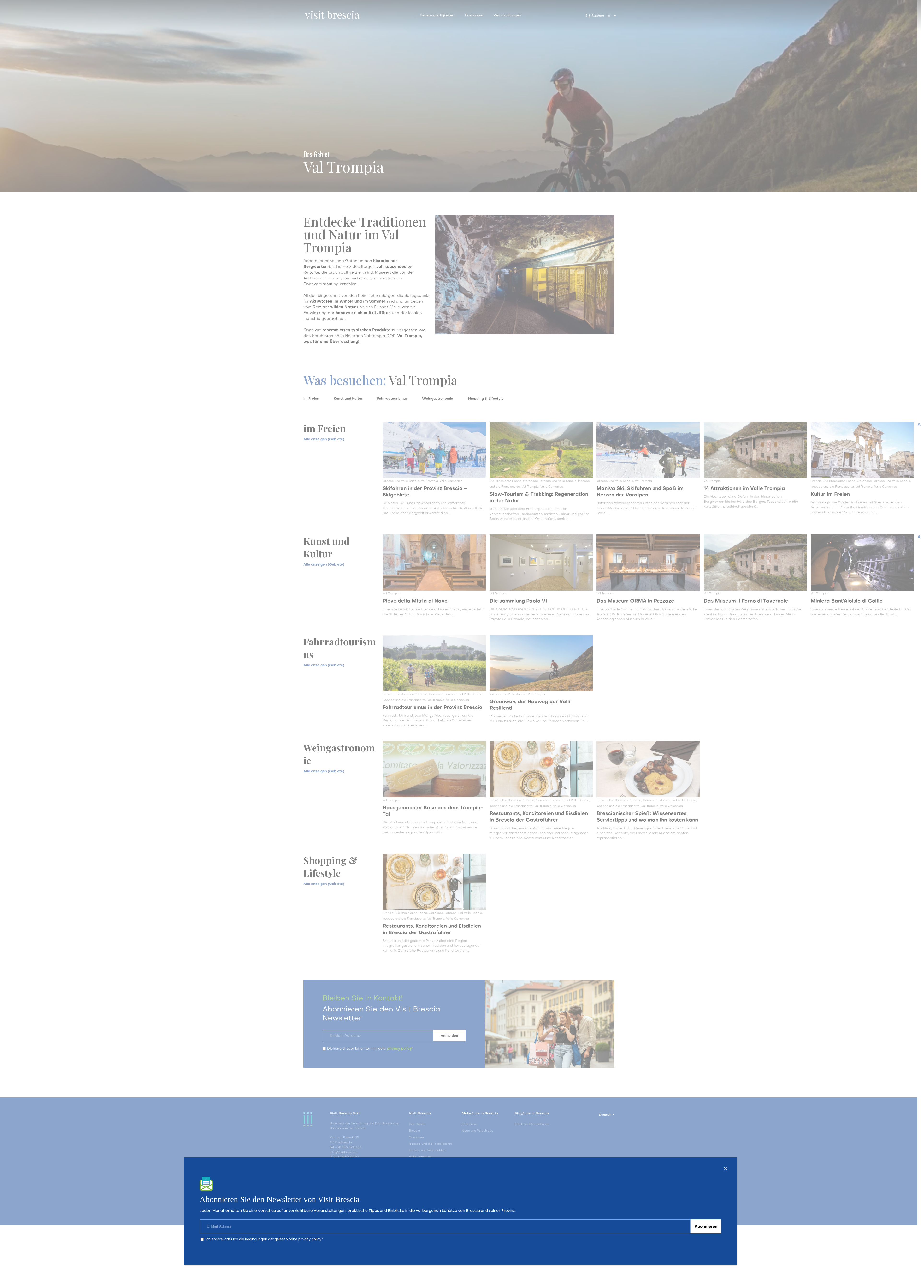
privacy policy (309, 1239)
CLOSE (725, 1168)
